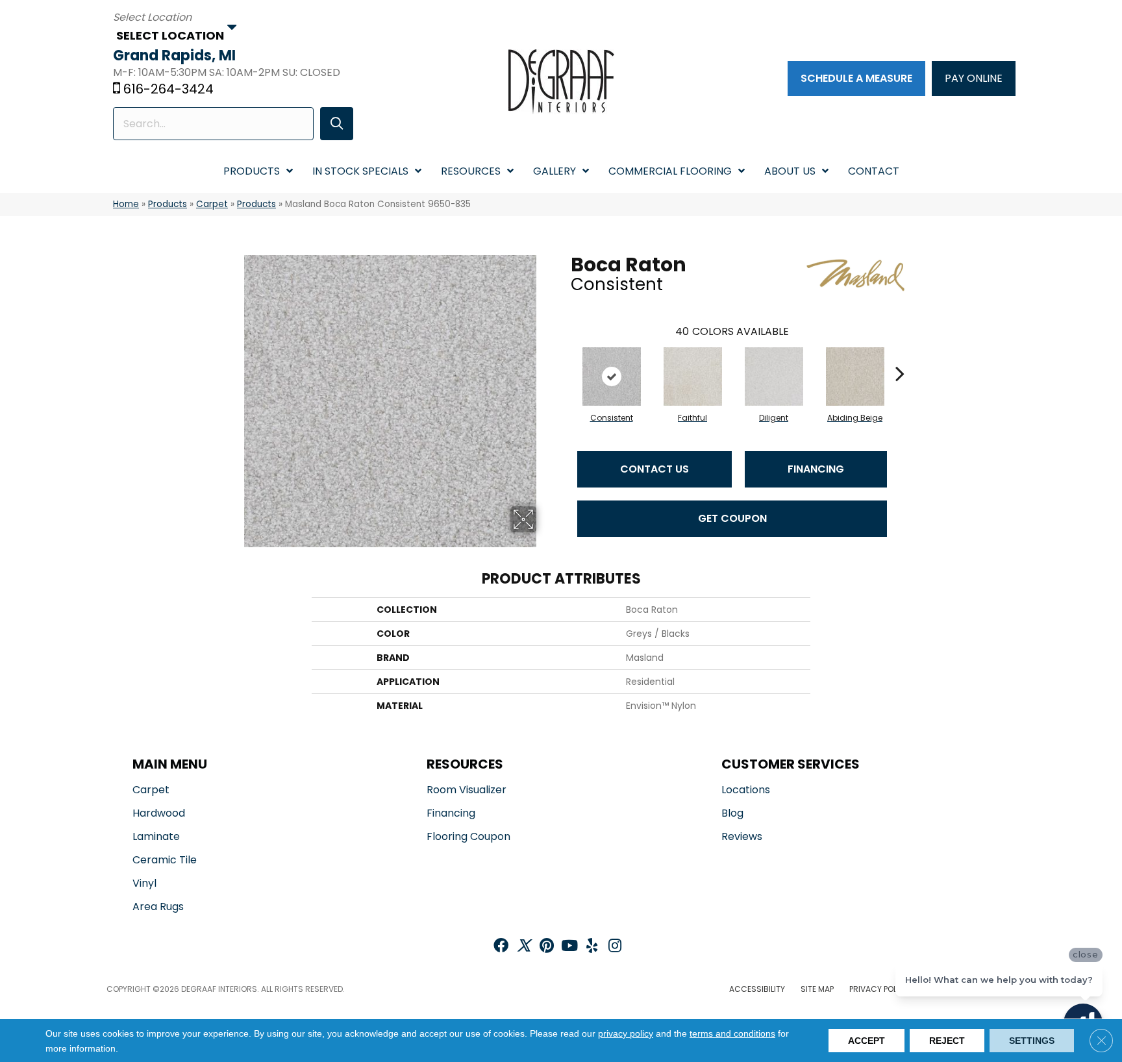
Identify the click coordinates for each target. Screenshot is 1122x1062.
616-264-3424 (168, 88)
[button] (336, 123)
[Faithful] (692, 376)
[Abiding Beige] (855, 376)
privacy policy (625, 1033)
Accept (866, 1040)
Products (167, 204)
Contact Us (654, 469)
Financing (816, 469)
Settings (1031, 1040)
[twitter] (523, 947)
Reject (947, 1040)
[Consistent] (611, 376)
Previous (564, 353)
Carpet (212, 204)
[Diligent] (774, 376)
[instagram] (614, 947)
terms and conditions (732, 1033)
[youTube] (569, 947)
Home (126, 204)
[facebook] (500, 947)
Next (900, 353)
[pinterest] (547, 947)
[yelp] (591, 947)
